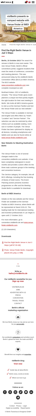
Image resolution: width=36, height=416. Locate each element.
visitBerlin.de (18, 287)
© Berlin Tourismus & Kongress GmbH (18, 411)
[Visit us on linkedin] (31, 392)
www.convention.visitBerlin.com (14, 85)
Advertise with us (18, 292)
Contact (18, 303)
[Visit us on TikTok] (21, 392)
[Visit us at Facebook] (5, 392)
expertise (27, 354)
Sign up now (18, 281)
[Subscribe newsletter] (18, 398)
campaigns (16, 337)
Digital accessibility (12, 408)
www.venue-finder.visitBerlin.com (14, 138)
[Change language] (30, 2)
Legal (25, 406)
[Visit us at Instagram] (15, 392)
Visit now (18, 364)
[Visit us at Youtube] (26, 392)
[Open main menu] (33, 2)
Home (4, 45)
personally (20, 324)
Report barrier (25, 408)
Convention (18, 298)
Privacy (18, 406)
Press (18, 295)
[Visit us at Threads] (10, 392)
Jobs (18, 290)
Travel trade (18, 301)
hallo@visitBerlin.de (18, 273)
